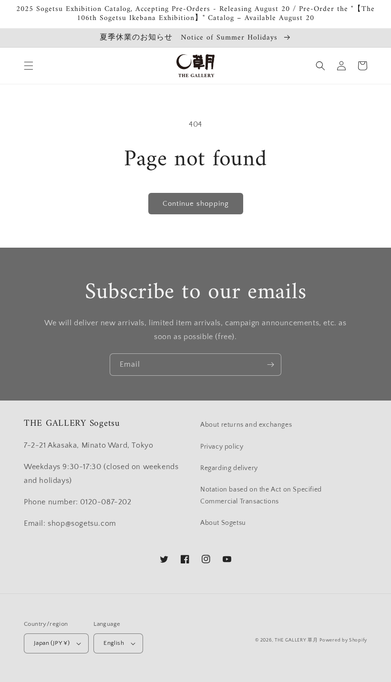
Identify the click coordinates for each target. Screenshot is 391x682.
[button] (28, 65)
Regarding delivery (229, 468)
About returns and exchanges (246, 425)
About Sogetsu (223, 523)
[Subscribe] (270, 364)
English (113, 643)
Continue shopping (196, 204)
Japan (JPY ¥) (52, 643)
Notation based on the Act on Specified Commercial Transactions (261, 495)
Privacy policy (221, 447)
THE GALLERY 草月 (296, 640)
